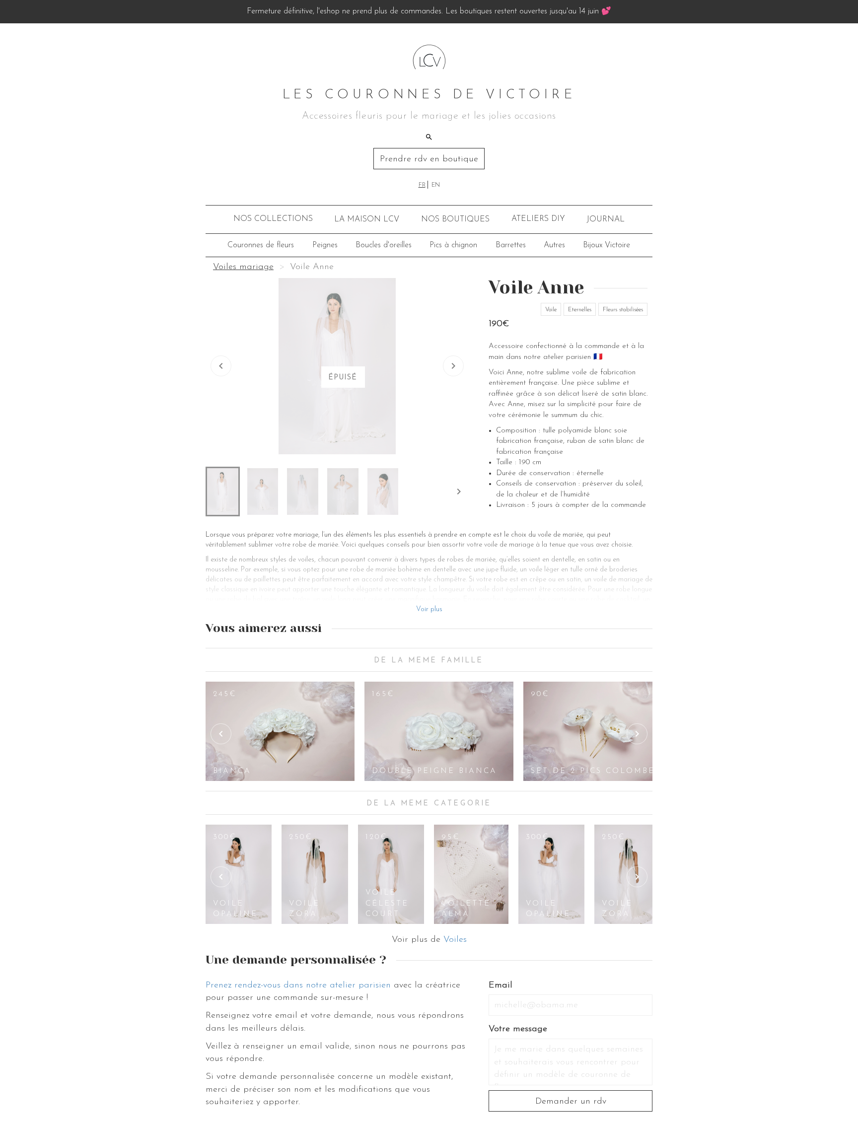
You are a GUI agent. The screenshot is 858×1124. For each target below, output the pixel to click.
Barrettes (511, 245)
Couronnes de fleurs (260, 245)
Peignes (325, 245)
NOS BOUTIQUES (455, 219)
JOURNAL (605, 219)
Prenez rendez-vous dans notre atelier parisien (298, 985)
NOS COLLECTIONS (273, 219)
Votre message (518, 1029)
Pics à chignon (453, 245)
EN (435, 185)
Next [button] (637, 733)
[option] (280, 731)
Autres (554, 245)
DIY (538, 219)
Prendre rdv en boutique (429, 159)
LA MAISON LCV (366, 219)
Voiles (455, 939)
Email (500, 985)
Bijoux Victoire (606, 245)
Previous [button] (221, 733)
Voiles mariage (243, 267)
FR (422, 185)
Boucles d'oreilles (384, 245)
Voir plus (429, 609)
